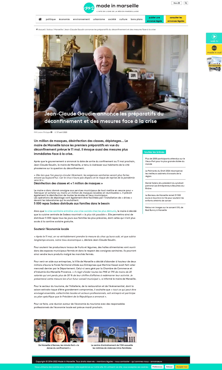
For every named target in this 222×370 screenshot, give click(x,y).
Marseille (58, 29)
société (112, 19)
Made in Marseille (66, 361)
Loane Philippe (44, 132)
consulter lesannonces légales (176, 19)
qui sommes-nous (140, 361)
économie (64, 19)
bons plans (136, 19)
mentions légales (105, 361)
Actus (50, 29)
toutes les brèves (154, 152)
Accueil (41, 29)
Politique (51, 19)
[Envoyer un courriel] (51, 132)
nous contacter (122, 361)
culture (123, 19)
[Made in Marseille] (111, 8)
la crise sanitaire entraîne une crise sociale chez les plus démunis (80, 210)
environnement (81, 19)
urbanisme (99, 19)
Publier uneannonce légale (154, 19)
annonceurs (156, 361)
